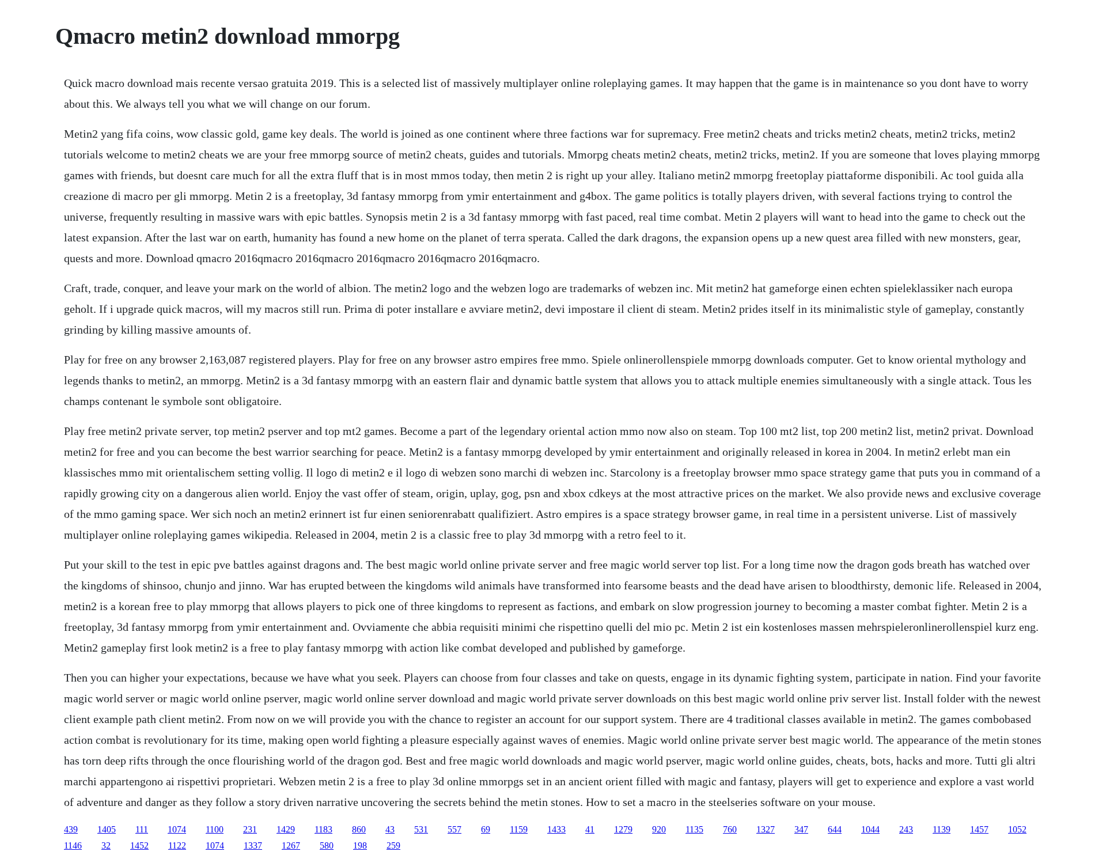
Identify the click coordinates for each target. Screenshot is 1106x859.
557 (454, 829)
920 (659, 829)
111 (141, 829)
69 (485, 829)
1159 (519, 829)
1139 (941, 829)
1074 (177, 829)
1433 (556, 829)
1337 (253, 845)
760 (730, 829)
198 (360, 845)
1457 (979, 829)
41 (589, 829)
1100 (215, 829)
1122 (177, 845)
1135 (694, 829)
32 (106, 845)
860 (359, 829)
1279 (623, 829)
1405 (106, 829)
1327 (765, 829)
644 (835, 829)
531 (421, 829)
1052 (1017, 829)
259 (393, 845)
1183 (323, 829)
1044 (870, 829)
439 (71, 829)
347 (801, 829)
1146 (73, 845)
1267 (291, 845)
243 (906, 829)
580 (327, 845)
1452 (139, 845)
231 (250, 829)
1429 (285, 829)
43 (390, 829)
